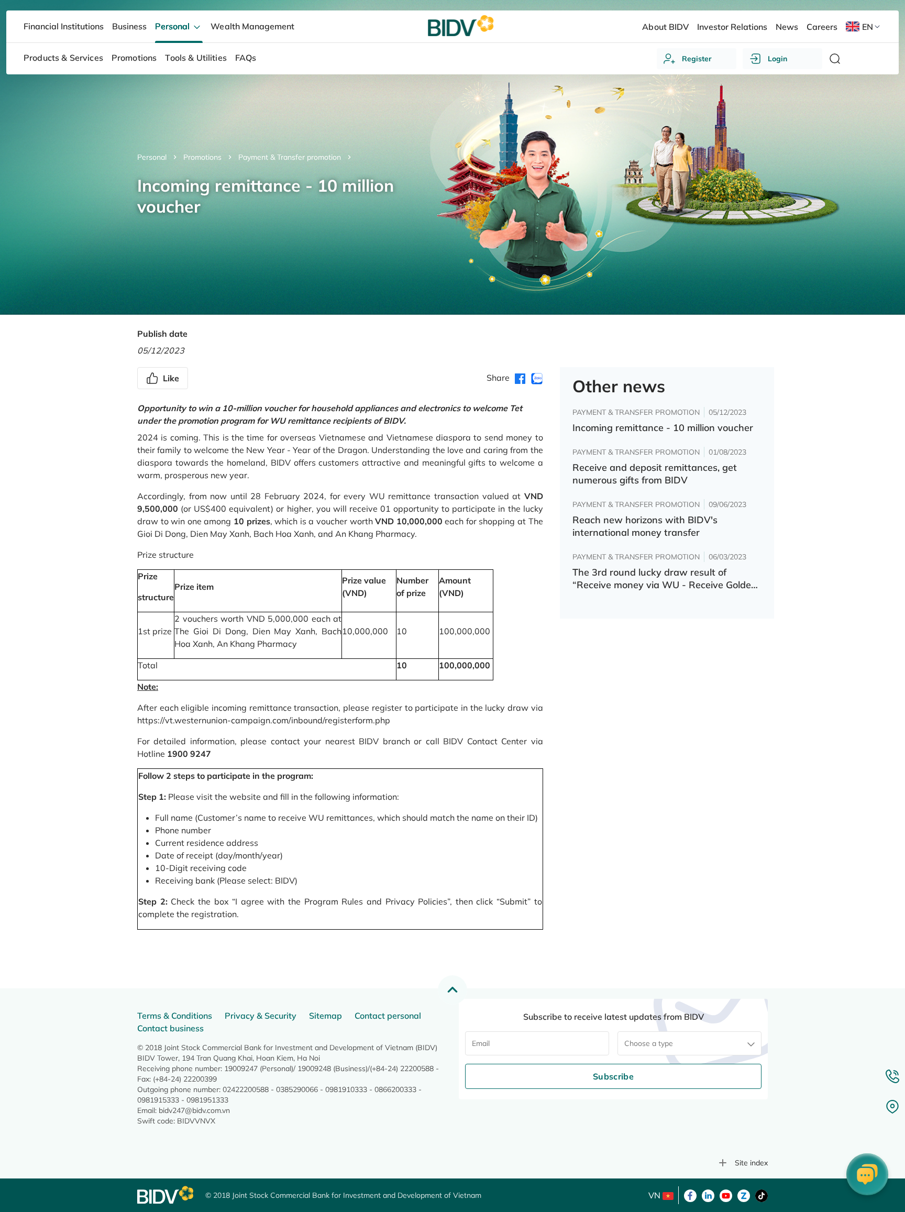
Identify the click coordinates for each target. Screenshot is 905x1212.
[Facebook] (690, 1194)
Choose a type (648, 1043)
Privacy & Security (260, 1015)
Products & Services (63, 57)
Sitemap (325, 1015)
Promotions (202, 157)
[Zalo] (743, 1194)
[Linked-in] (708, 1194)
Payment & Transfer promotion (289, 157)
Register (697, 58)
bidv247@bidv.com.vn (194, 1110)
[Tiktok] (761, 1194)
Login (777, 58)
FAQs (246, 57)
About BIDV (665, 26)
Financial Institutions (64, 26)
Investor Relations (732, 26)
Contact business (170, 1028)
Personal (152, 157)
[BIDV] (166, 1195)
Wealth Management (252, 26)
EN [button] (867, 26)
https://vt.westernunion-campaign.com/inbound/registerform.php (263, 720)
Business (129, 26)
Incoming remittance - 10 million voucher (662, 428)
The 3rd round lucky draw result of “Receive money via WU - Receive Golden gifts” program (664, 578)
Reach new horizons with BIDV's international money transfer (645, 526)
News (787, 26)
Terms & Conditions (174, 1015)
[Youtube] (726, 1194)
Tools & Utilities (196, 57)
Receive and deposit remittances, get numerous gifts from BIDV (654, 473)
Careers (822, 26)
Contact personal (388, 1015)
